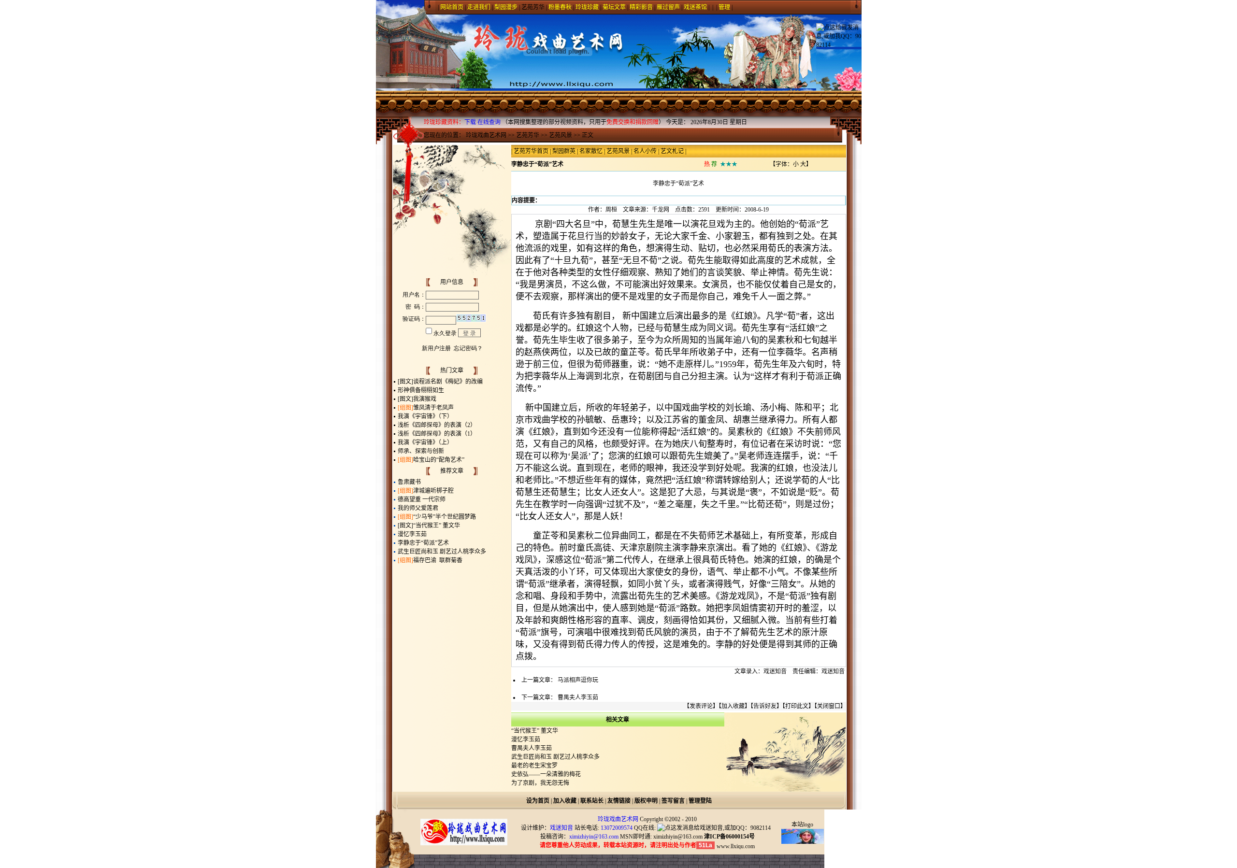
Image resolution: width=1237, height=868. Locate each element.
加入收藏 (733, 706)
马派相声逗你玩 (578, 680)
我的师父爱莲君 (418, 508)
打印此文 (796, 706)
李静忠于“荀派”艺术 (423, 543)
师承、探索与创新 (421, 451)
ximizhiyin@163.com (678, 836)
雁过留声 (668, 7)
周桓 (611, 209)
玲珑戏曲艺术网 (486, 135)
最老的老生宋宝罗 (534, 765)
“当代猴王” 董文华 (436, 525)
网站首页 (451, 7)
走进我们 (478, 7)
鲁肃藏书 (409, 482)
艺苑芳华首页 (531, 151)
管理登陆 (700, 800)
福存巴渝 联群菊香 (437, 560)
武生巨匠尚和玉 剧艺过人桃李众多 (442, 551)
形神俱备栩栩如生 (421, 390)
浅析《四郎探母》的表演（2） (437, 425)
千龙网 (660, 209)
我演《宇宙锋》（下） (425, 416)
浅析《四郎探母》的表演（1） (437, 433)
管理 (724, 7)
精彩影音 (641, 7)
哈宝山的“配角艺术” (438, 459)
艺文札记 (672, 151)
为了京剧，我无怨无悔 (540, 783)
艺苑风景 (560, 135)
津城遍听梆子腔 (433, 490)
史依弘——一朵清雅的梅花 (546, 774)
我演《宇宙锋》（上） (425, 442)
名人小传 (645, 151)
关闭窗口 (828, 706)
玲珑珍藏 (587, 7)
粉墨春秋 (560, 7)
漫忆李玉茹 (412, 534)
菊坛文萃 (614, 7)
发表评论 (701, 706)
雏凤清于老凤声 (433, 407)
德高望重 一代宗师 (422, 499)
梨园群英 (564, 151)
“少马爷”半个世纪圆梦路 (444, 516)
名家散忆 (591, 151)
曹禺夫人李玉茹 (578, 697)
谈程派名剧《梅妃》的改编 (448, 381)
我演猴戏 (424, 399)
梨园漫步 (506, 7)
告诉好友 (765, 706)
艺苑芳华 (533, 7)
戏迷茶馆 (695, 7)
